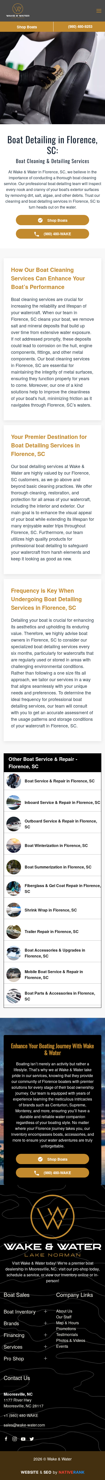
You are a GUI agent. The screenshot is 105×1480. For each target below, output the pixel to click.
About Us (64, 1311)
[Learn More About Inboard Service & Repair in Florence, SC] (52, 802)
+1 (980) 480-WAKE (21, 1415)
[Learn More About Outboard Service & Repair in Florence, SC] (52, 824)
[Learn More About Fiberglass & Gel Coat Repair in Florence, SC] (52, 888)
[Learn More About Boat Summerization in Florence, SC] (52, 867)
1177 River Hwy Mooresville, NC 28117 (23, 1403)
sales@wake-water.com (24, 1425)
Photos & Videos (70, 1340)
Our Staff (64, 1317)
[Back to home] (18, 11)
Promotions (66, 1328)
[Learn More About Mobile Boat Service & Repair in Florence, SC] (52, 974)
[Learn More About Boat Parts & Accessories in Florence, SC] (52, 996)
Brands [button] (11, 1323)
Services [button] (13, 1346)
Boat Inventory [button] (20, 1311)
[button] (98, 11)
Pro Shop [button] (14, 1358)
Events (62, 1346)
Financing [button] (14, 1335)
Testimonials (67, 1334)
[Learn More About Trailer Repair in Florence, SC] (52, 931)
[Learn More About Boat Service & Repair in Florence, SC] (52, 781)
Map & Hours (67, 1322)
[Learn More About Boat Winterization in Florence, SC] (52, 845)
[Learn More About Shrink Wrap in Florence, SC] (52, 910)
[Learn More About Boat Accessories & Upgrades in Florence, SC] (52, 953)
